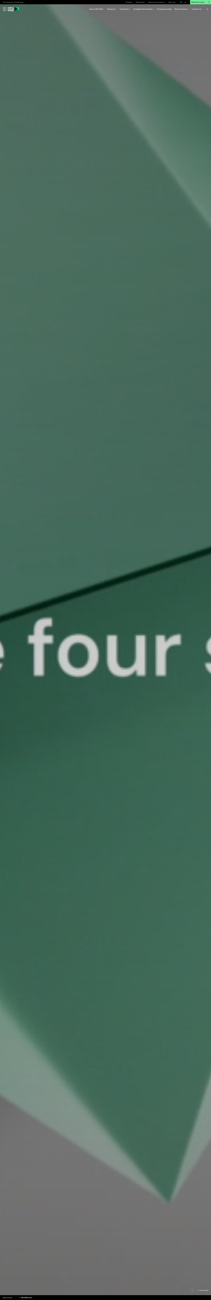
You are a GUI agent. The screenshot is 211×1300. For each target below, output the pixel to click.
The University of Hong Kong (13, 2)
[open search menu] (207, 9)
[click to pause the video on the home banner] (192, 1290)
